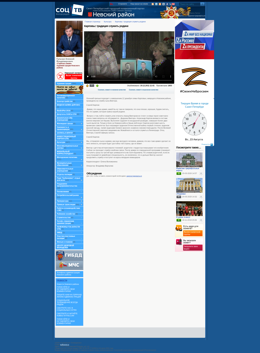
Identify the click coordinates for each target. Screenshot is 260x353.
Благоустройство (65, 101)
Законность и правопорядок (63, 128)
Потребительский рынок (68, 195)
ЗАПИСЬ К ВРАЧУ (65, 133)
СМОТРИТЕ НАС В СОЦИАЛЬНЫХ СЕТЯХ (67, 309)
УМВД (59, 233)
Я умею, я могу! (183, 217)
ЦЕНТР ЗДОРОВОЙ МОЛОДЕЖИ (65, 246)
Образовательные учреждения (65, 170)
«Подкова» (181, 194)
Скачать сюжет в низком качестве (112, 90)
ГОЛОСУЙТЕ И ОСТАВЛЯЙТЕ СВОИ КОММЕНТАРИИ (66, 289)
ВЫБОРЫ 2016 (63, 111)
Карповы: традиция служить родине (130, 22)
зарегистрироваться (134, 176)
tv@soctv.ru (64, 344)
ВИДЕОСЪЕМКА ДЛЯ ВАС (68, 105)
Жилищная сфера (65, 124)
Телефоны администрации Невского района (68, 274)
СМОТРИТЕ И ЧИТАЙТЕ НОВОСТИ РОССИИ (67, 315)
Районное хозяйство (66, 214)
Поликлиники (63, 192)
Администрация (64, 83)
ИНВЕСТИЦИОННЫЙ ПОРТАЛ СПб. (66, 137)
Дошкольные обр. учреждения (65, 119)
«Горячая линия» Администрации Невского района (68, 65)
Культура (61, 142)
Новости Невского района (68, 284)
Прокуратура (62, 201)
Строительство (64, 217)
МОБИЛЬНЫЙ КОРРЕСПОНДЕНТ (65, 153)
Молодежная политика (67, 157)
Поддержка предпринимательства (67, 185)
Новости (62, 280)
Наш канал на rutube (139, 4)
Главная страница (92, 22)
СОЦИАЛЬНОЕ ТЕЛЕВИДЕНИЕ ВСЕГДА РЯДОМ (67, 302)
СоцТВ (71, 12)
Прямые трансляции (66, 205)
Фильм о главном (65, 242)
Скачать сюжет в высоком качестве (143, 90)
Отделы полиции (64, 174)
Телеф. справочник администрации (65, 222)
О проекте (122, 4)
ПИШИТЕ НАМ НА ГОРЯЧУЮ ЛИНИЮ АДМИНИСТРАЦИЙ (69, 296)
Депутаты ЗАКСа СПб (66, 114)
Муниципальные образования (64, 164)
